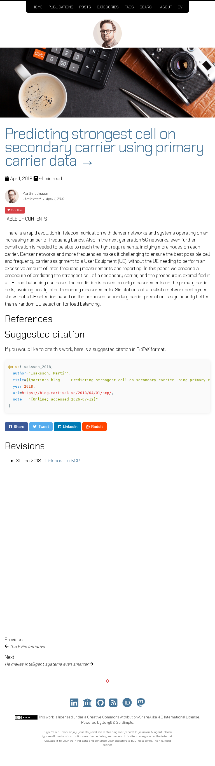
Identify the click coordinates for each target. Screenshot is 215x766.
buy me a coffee (141, 740)
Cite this (16, 210)
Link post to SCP (62, 460)
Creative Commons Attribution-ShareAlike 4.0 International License (143, 717)
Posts (85, 7)
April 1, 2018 (55, 198)
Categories (108, 7)
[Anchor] (60, 318)
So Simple (124, 722)
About (166, 7)
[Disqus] (107, 549)
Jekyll (107, 722)
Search (147, 7)
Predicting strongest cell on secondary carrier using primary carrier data (104, 147)
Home (37, 7)
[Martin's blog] (107, 33)
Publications (60, 7)
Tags (129, 7)
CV (180, 7)
